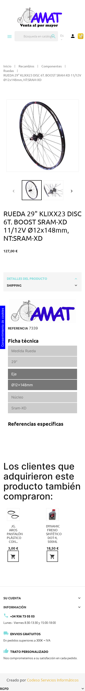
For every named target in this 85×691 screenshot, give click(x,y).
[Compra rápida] (80, 36)
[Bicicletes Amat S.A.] (39, 17)
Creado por (43, 680)
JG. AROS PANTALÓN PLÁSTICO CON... (15, 533)
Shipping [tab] (14, 285)
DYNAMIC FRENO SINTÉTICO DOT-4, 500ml (54, 533)
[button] (71, 190)
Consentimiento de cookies (2, 327)
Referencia (18, 328)
